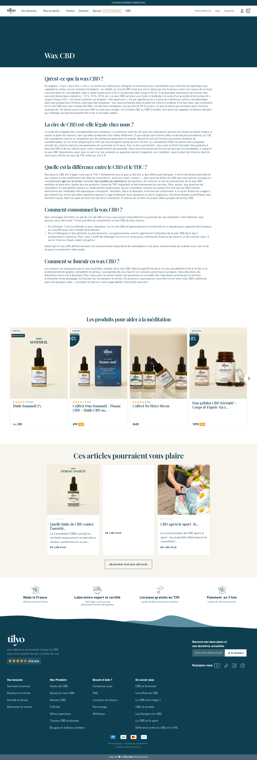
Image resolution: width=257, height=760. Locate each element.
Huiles (70, 10)
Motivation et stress (19, 707)
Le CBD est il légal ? (148, 700)
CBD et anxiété (144, 707)
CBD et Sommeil (145, 686)
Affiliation (99, 714)
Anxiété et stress (17, 700)
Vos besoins (28, 10)
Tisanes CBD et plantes (64, 720)
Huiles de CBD (59, 686)
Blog (217, 11)
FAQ (95, 693)
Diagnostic (229, 11)
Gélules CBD (58, 700)
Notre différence (203, 11)
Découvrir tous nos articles (128, 565)
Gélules (83, 10)
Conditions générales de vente (128, 747)
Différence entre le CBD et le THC (156, 727)
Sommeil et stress (18, 686)
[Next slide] (249, 378)
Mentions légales (115, 744)
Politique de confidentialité (136, 744)
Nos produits (51, 10)
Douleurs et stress (18, 693)
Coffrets (55, 707)
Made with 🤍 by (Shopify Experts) (128, 757)
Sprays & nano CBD (62, 693)
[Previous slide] (8, 378)
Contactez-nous (102, 686)
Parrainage (100, 707)
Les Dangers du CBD (148, 714)
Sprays (97, 10)
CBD (128, 10)
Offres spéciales (60, 714)
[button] (19, 402)
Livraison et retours (105, 700)
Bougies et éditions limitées (67, 727)
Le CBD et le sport (146, 720)
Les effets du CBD (146, 693)
